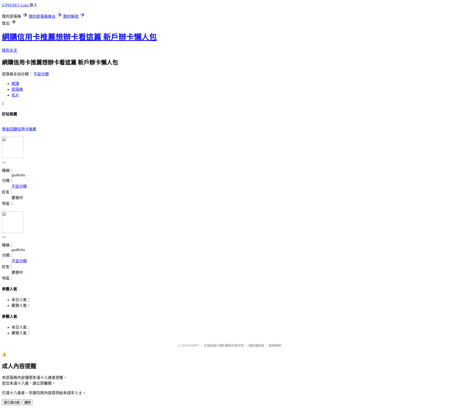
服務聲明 (275, 345)
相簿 (15, 84)
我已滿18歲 (12, 402)
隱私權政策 (256, 345)
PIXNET (193, 345)
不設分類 (41, 74)
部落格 (17, 89)
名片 (15, 95)
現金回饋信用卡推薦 (19, 129)
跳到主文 (9, 50)
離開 (27, 402)
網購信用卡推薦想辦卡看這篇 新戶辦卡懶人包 (79, 37)
